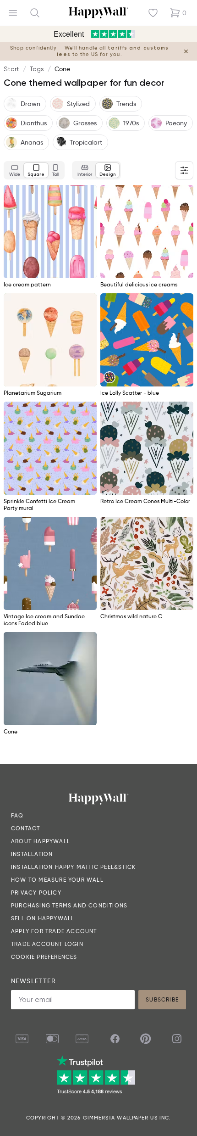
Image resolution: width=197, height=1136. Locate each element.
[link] (109, 377)
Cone (62, 69)
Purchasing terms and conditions (69, 905)
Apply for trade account (54, 931)
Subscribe (162, 999)
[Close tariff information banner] (186, 51)
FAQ (17, 815)
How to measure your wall (57, 879)
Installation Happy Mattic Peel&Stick (73, 866)
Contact (25, 828)
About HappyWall (40, 841)
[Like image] (86, 195)
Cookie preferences (44, 956)
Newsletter (33, 981)
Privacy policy (36, 892)
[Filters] (184, 170)
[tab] (14, 170)
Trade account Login (47, 943)
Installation (32, 854)
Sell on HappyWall (42, 918)
